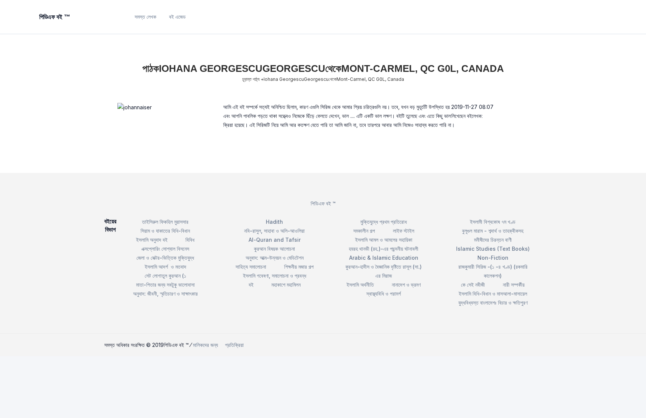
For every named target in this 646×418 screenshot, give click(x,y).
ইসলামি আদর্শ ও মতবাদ (165, 266)
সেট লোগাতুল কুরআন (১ (165, 275)
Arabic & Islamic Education (383, 257)
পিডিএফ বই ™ (323, 203)
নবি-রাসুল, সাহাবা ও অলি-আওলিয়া (274, 231)
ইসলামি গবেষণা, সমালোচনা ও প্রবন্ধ (274, 275)
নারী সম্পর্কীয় (514, 284)
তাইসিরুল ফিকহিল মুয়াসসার (165, 222)
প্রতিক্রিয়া (234, 345)
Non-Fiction (492, 257)
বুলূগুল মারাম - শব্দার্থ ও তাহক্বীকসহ (492, 231)
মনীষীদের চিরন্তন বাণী (493, 240)
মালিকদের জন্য (205, 345)
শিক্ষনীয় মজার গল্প (299, 266)
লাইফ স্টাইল (403, 231)
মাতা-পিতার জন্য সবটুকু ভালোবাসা (165, 284)
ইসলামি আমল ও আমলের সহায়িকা (383, 240)
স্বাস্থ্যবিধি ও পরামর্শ (383, 293)
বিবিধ (189, 240)
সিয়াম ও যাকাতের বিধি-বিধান (165, 231)
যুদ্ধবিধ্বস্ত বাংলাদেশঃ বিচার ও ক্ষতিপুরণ (492, 302)
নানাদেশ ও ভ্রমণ (406, 284)
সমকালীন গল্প (364, 231)
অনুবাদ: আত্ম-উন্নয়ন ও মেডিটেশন (275, 257)
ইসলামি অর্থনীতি (360, 284)
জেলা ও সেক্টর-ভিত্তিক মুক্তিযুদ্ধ (165, 257)
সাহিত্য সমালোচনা (251, 266)
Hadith (274, 222)
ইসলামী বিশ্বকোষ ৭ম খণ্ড (493, 222)
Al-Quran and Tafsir (275, 240)
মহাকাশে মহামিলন (286, 284)
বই (251, 284)
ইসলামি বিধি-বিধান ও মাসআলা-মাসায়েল (493, 293)
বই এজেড (177, 16)
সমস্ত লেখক (145, 16)
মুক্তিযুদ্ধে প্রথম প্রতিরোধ (383, 222)
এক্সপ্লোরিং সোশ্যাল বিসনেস (165, 248)
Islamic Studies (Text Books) (493, 248)
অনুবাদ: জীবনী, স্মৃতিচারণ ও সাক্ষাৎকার (165, 293)
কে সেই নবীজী (473, 284)
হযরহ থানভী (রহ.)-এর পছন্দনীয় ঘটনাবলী (383, 248)
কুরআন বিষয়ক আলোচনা (274, 248)
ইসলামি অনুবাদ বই (151, 240)
